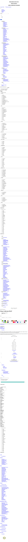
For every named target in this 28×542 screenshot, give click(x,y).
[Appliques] (2, 404)
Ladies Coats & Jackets (6, 294)
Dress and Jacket (4, 109)
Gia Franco (4, 268)
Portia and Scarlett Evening (6, 258)
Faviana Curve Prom (5, 251)
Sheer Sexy (3, 115)
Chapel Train (3, 171)
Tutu (3, 119)
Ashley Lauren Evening (6, 266)
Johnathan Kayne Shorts (6, 286)
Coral (3, 226)
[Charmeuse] (1, 407)
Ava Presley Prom (5, 248)
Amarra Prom (4, 247)
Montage (4, 276)
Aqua (3, 214)
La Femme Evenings (5, 273)
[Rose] (14, 322)
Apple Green (4, 430)
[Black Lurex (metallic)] (6, 320)
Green (3, 212)
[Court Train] (1, 412)
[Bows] (2, 405)
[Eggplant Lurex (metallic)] (17, 320)
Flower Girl (3, 99)
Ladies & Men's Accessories (5, 518)
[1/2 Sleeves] (2, 420)
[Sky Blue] (20, 322)
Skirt (3, 117)
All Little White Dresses (4, 463)
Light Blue (4, 215)
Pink (3, 221)
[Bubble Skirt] (2, 394)
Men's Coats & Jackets (5, 295)
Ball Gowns (3, 107)
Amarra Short (4, 280)
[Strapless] (2, 425)
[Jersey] (1, 409)
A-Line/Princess (4, 192)
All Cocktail (4, 241)
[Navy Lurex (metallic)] (9, 322)
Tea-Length (3, 175)
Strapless (3, 187)
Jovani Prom (3, 474)
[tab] (15, 237)
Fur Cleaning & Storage (4, 525)
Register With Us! (2, 324)
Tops (3, 118)
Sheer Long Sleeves (4, 199)
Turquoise (4, 433)
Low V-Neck (4, 182)
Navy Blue (4, 436)
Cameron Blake (5, 267)
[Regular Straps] (2, 424)
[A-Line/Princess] (2, 417)
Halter (3, 180)
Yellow (3, 210)
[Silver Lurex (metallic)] (19, 322)
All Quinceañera (5, 244)
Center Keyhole (4, 124)
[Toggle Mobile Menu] (0, 362)
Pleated (3, 128)
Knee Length (4, 173)
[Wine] (24, 322)
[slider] (25, 382)
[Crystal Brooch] (2, 406)
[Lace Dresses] (2, 393)
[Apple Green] (2, 320)
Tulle (3, 166)
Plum (3, 224)
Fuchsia (3, 441)
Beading (3, 148)
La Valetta (4, 274)
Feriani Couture (3, 491)
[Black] (5, 320)
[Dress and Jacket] (2, 392)
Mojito (3, 211)
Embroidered (3, 150)
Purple (3, 218)
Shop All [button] (1, 457)
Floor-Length (4, 172)
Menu (1, 19)
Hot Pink (4, 222)
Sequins (3, 155)
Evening (3, 98)
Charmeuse (3, 158)
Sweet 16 (3, 104)
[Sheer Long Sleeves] (2, 422)
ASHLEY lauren (4, 468)
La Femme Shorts (5, 287)
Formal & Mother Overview (6, 265)
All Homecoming (5, 242)
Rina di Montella (5, 277)
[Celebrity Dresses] (2, 395)
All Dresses (4, 239)
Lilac (3, 219)
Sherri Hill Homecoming (4, 513)
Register (3, 11)
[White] (23, 322)
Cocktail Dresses (4, 97)
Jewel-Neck (3, 181)
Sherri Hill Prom (5, 260)
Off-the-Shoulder (4, 183)
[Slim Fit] (2, 419)
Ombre (3, 143)
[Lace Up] (2, 399)
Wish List (3, 9)
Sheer (3, 136)
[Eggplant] (16, 320)
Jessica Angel (4, 252)
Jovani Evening (5, 272)
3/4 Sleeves (3, 198)
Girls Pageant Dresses (5, 100)
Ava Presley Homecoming (6, 281)
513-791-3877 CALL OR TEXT (14, 361)
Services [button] (3, 298)
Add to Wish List (2, 326)
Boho (3, 108)
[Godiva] (21, 320)
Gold (3, 447)
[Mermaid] (2, 418)
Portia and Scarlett (5, 257)
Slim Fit (3, 194)
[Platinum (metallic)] (12, 322)
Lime (3, 213)
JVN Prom (4, 254)
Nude (3, 446)
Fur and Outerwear (4, 516)
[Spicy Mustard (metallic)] (21, 322)
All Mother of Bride (5, 240)
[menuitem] (15, 9)
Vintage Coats (3, 520)
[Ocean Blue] (10, 322)
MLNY (4, 275)
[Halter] (2, 414)
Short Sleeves (4, 200)
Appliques (3, 147)
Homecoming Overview (6, 279)
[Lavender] (2, 322)
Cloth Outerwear (5, 293)
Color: (1, 319)
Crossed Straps (4, 134)
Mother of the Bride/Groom (5, 101)
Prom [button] (2, 245)
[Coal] (10, 320)
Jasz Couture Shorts (5, 284)
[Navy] (8, 322)
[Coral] (13, 320)
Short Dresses (4, 116)
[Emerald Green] (19, 320)
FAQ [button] (2, 375)
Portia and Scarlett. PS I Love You (7, 259)
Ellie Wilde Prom (4, 470)
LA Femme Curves (5, 255)
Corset (3, 125)
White (3, 232)
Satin (3, 163)
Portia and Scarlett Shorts (6, 289)
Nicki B (4, 256)
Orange (3, 444)
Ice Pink (3, 439)
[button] (3, 21)
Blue (3, 435)
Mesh (3, 162)
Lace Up (3, 135)
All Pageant (4, 243)
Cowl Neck (3, 179)
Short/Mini (3, 174)
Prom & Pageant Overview (6, 246)
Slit (2, 130)
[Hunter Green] (26, 320)
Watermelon (4, 223)
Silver (3, 231)
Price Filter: (2, 89)
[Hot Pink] (24, 320)
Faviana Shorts (5, 283)
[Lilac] (3, 322)
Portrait (3, 184)
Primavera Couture (5, 263)
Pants (3, 113)
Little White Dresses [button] (4, 301)
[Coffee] (12, 320)
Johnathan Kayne (5, 253)
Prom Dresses (4, 102)
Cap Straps (3, 204)
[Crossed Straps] (2, 398)
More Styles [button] (3, 305)
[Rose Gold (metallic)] (16, 322)
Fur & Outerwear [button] (4, 291)
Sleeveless (3, 201)
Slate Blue (4, 216)
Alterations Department (4, 524)
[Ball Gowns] (2, 391)
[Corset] (2, 396)
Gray (3, 449)
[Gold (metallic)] (23, 320)
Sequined (3, 164)
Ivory (3, 227)
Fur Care (4, 297)
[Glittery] (1, 401)
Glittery (3, 141)
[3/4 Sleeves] (2, 421)
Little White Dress (4, 111)
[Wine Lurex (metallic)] (26, 322)
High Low (3, 126)
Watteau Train (4, 176)
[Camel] (8, 320)
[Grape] (20, 320)
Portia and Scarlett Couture (5, 478)
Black (3, 230)
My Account (3, 10)
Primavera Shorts (5, 290)
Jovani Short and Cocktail (6, 285)
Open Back (3, 127)
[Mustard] (6, 322)
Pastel (3, 144)
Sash (3, 154)
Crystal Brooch (4, 149)
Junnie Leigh (3, 495)
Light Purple (4, 438)
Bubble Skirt (3, 123)
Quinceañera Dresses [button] (4, 303)
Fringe (3, 152)
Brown (3, 229)
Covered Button (4, 133)
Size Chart (1, 327)
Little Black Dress (4, 110)
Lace (3, 153)
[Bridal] (3, 388)
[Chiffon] (1, 408)
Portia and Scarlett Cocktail (6, 288)
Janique (3, 493)
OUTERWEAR (5, 237)
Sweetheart (3, 188)
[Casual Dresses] (3, 389)
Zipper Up (3, 137)
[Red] (13, 322)
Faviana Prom (4, 250)
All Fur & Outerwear (4, 459)
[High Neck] (2, 415)
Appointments (14, 353)
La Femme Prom (4, 476)
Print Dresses (4, 114)
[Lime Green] (5, 322)
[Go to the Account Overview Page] (0, 8)
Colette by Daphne (5, 249)
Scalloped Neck (4, 185)
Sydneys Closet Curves (4, 481)
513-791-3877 (14, 350)
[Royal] (17, 322)
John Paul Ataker (5, 271)
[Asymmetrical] (1, 411)
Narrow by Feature (3, 92)
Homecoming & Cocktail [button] (5, 278)
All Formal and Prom (4, 461)
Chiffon (3, 159)
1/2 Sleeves (3, 197)
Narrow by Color (3, 209)
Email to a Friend (2, 328)
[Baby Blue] (3, 320)
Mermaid (3, 193)
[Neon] (1, 402)
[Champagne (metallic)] (9, 320)
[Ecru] (14, 320)
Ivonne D (4, 270)
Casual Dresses (4, 96)
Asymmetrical (4, 170)
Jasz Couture (3, 472)
